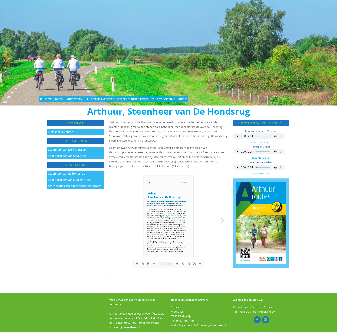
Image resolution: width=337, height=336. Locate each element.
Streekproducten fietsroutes (135, 99)
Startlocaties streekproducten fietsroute (74, 186)
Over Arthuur (166, 99)
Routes (58, 99)
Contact (182, 99)
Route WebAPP (75, 99)
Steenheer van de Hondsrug (66, 173)
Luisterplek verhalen (100, 99)
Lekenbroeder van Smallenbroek (69, 180)
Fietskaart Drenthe (60, 132)
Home (48, 99)
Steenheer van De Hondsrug (67, 150)
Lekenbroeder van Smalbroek (67, 156)
